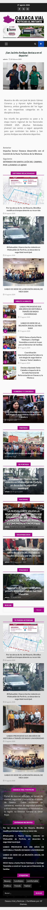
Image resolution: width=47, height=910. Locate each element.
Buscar (8, 605)
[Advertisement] (23, 31)
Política (7, 886)
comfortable (32, 881)
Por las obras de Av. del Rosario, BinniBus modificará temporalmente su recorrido (23, 191)
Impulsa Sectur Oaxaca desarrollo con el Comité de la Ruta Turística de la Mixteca (23, 150)
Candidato (18, 881)
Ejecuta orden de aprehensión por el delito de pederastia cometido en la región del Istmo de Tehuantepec (23, 590)
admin (5, 59)
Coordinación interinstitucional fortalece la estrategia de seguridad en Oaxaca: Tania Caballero (9, 342)
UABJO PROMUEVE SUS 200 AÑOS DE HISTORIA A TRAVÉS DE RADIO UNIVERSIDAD (23, 719)
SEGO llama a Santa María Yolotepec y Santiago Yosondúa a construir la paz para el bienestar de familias (9, 327)
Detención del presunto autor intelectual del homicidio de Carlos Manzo (23, 520)
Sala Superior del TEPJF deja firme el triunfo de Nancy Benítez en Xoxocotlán (23, 452)
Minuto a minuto (41, 44)
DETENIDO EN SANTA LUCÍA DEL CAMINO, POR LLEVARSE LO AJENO (22, 162)
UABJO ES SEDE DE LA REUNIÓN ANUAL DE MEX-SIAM (23, 272)
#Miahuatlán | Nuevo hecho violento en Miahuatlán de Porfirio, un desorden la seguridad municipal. (23, 230)
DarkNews (31, 901)
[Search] (35, 44)
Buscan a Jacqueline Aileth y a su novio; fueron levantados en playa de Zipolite (23, 555)
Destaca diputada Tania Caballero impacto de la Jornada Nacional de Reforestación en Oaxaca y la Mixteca (9, 357)
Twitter (27, 886)
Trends (17, 886)
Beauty (7, 881)
